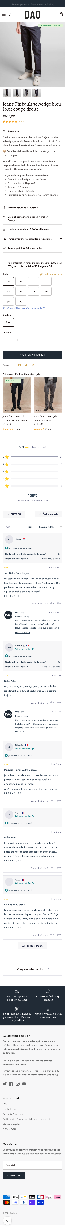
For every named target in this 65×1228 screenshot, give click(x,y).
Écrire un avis (52, 514)
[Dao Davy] (32, 14)
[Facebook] (11, 1084)
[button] (32, 457)
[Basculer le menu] (4, 14)
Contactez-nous (10, 1109)
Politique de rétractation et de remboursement (26, 1119)
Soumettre (13, 1175)
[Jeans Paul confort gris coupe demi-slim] (48, 395)
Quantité (7, 332)
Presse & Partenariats (13, 1114)
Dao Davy (13, 1213)
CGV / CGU (9, 1129)
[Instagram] (18, 1084)
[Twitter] (5, 1084)
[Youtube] (24, 1084)
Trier (30, 527)
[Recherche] (11, 14)
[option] (32, 54)
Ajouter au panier (32, 354)
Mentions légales (11, 1124)
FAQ (5, 1104)
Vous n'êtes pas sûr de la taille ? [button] (26, 308)
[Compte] (53, 14)
